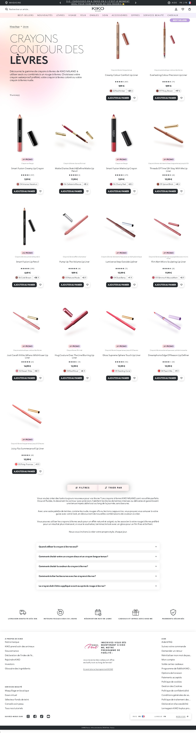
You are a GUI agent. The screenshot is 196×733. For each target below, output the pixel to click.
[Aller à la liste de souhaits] (182, 9)
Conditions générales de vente (177, 695)
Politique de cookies (172, 681)
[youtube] (48, 716)
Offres (135, 15)
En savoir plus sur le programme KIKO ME (98, 669)
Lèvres (60, 15)
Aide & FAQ (167, 642)
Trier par (115, 487)
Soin (105, 15)
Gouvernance (12, 650)
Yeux (83, 15)
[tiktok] (41, 716)
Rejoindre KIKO (12, 659)
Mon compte (168, 659)
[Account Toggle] (176, 9)
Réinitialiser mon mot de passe (177, 655)
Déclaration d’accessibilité (175, 703)
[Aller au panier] (189, 9)
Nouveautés (45, 15)
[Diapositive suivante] (135, 2)
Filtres (84, 487)
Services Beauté (153, 15)
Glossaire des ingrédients (17, 668)
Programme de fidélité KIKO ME (177, 668)
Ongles (94, 15)
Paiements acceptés (172, 677)
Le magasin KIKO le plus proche (177, 708)
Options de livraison (172, 673)
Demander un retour (172, 650)
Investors (9, 664)
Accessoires (120, 15)
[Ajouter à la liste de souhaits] (134, 97)
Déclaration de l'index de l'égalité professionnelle (29, 655)
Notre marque (12, 642)
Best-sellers (26, 15)
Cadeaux (173, 15)
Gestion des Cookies (172, 686)
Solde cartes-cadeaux (172, 664)
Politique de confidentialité (175, 690)
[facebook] (34, 716)
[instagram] (28, 716)
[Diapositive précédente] (60, 2)
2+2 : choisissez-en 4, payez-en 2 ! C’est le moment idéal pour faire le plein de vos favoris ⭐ (98, 2)
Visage (72, 15)
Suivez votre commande (174, 646)
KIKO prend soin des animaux (19, 646)
